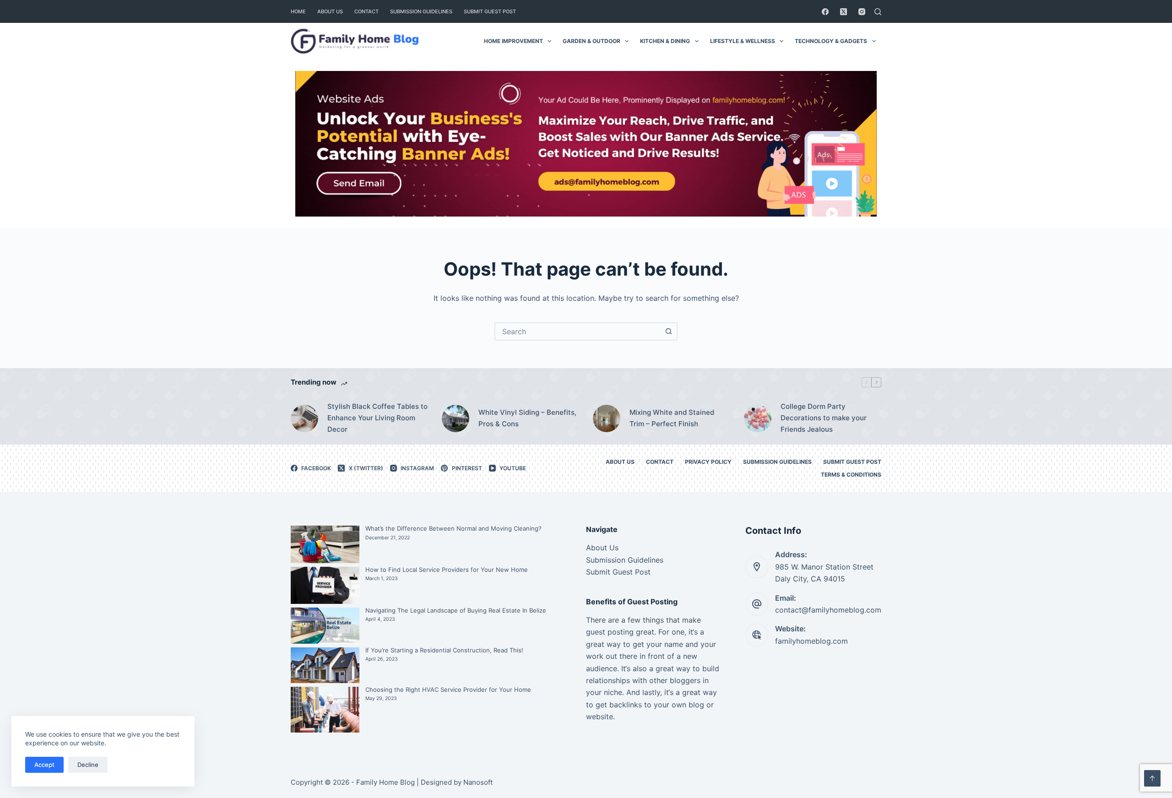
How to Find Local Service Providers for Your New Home (446, 569)
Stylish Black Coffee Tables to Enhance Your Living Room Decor (377, 418)
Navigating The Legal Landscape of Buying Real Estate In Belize (455, 610)
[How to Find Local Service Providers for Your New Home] (325, 585)
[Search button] (668, 331)
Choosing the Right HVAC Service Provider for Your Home (448, 689)
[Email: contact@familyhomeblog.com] (756, 603)
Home (298, 11)
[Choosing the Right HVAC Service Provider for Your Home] (325, 710)
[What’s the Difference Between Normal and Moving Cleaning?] (325, 544)
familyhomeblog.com (811, 641)
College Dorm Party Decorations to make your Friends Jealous (824, 418)
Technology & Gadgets (831, 41)
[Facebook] (825, 11)
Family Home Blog (385, 782)
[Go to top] (1152, 778)
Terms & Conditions (851, 474)
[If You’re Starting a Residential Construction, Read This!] (325, 665)
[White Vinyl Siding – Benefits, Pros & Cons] (455, 418)
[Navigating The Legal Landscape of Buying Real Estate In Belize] (325, 626)
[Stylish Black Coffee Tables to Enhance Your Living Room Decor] (304, 418)
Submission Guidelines (421, 11)
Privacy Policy (708, 461)
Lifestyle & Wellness (742, 41)
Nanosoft (478, 782)
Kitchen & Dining (665, 41)
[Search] (877, 11)
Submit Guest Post (490, 11)
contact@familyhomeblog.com (828, 609)
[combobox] (577, 331)
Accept (44, 764)
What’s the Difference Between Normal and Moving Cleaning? (453, 528)
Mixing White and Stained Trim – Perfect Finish (671, 418)
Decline (87, 764)
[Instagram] (861, 11)
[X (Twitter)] (843, 11)
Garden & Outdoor (591, 41)
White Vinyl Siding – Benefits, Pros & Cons (527, 418)
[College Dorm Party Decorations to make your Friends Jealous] (757, 418)
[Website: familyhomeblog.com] (756, 635)
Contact (366, 11)
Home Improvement (513, 41)
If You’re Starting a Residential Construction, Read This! (444, 650)
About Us (330, 11)
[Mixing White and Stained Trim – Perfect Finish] (606, 418)
